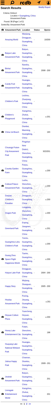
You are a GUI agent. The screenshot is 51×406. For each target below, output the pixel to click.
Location (26, 30)
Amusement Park (13, 30)
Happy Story (10, 286)
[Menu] (3, 3)
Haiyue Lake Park (12, 273)
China (33, 16)
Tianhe (25, 253)
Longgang (26, 207)
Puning (25, 296)
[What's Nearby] (39, 3)
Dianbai (25, 126)
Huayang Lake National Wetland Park (12, 348)
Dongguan (26, 38)
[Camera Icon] (2, 55)
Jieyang (25, 300)
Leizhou (25, 96)
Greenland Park (11, 228)
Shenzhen (26, 153)
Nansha (25, 65)
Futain (24, 327)
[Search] (12, 3)
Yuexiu (25, 238)
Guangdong (25, 16)
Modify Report (44, 7)
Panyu (25, 165)
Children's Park (11, 101)
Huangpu (26, 80)
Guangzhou (27, 53)
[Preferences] (48, 3)
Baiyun (25, 49)
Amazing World (11, 40)
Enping (25, 223)
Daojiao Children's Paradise (9, 199)
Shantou (25, 361)
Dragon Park (10, 213)
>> (30, 404)
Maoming (26, 130)
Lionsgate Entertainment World (11, 394)
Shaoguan (26, 284)
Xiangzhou (26, 111)
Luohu (24, 180)
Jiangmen (26, 226)
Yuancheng (27, 311)
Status (37, 30)
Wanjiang (26, 34)
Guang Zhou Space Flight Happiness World (12, 259)
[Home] (25, 3)
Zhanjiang (26, 99)
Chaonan (26, 358)
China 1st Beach (12, 132)
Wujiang (25, 280)
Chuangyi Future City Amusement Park (12, 151)
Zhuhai (25, 115)
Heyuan (25, 315)
